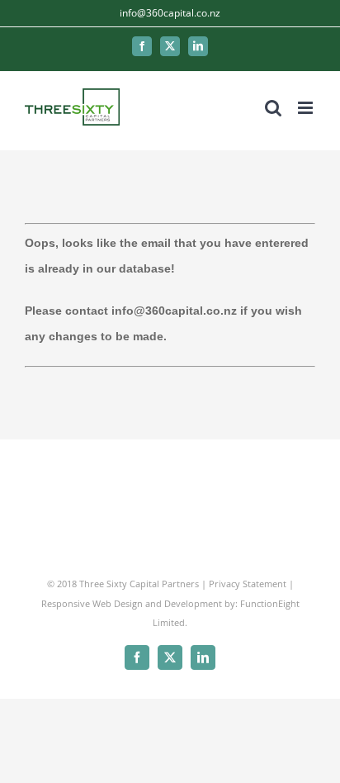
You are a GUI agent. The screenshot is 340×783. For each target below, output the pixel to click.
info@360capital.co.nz (170, 13)
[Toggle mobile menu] (306, 107)
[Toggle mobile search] (273, 107)
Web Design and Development (157, 603)
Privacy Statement (247, 583)
